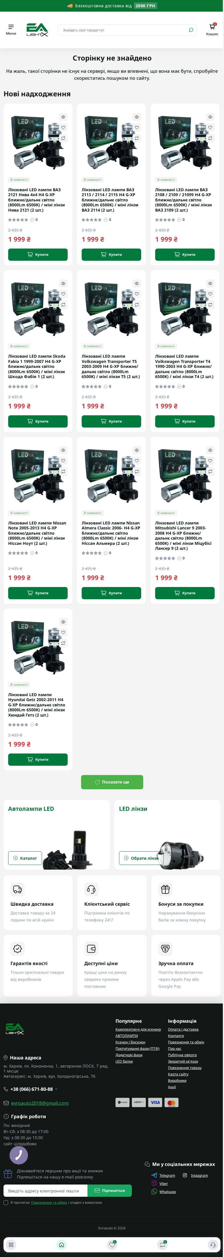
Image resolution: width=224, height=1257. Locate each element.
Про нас (174, 1048)
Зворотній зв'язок (183, 1061)
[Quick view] (63, 117)
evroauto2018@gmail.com (40, 1103)
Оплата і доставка (183, 1029)
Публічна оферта (182, 1054)
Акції (172, 1086)
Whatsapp (168, 1191)
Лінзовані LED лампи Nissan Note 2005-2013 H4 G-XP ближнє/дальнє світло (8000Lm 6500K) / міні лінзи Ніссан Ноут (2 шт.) (37, 533)
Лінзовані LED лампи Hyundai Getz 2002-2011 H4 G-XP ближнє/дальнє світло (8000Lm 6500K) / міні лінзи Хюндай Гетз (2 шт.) (36, 705)
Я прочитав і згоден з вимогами (56, 1202)
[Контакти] (213, 1245)
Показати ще (115, 782)
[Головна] (61, 1245)
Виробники (177, 1080)
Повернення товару (185, 1067)
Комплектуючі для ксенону (138, 1029)
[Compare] (63, 138)
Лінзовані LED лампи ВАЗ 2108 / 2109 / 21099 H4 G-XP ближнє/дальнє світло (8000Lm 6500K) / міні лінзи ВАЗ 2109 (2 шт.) (183, 200)
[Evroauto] (37, 29)
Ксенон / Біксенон (130, 1042)
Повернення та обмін (186, 1042)
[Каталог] (11, 1245)
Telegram (167, 1175)
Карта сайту (178, 1074)
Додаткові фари (129, 1054)
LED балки (124, 1061)
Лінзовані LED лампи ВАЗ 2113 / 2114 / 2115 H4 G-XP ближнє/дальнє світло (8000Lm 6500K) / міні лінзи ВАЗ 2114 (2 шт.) (110, 200)
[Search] (191, 30)
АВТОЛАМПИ (127, 1035)
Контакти (176, 1035)
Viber (164, 1183)
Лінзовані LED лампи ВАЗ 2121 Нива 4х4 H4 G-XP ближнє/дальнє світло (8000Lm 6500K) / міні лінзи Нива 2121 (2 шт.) (36, 200)
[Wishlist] (63, 127)
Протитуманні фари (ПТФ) (138, 1048)
